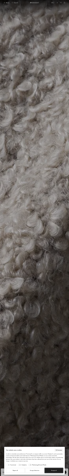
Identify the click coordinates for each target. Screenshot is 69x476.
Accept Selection (34, 470)
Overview (59, 450)
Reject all (15, 470)
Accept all (54, 470)
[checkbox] (11, 465)
